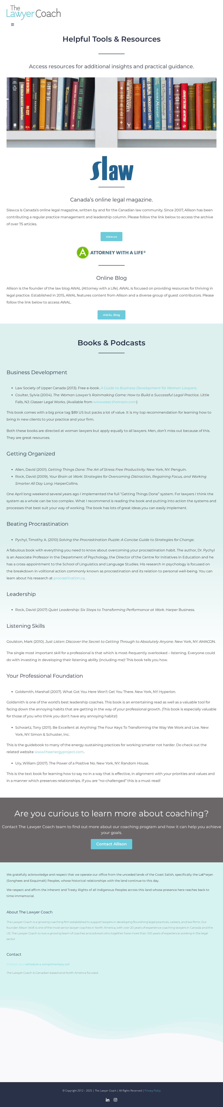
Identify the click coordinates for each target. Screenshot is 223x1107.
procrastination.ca (69, 578)
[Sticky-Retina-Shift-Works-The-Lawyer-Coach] (34, 6)
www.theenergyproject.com (59, 752)
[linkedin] (107, 1100)
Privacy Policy (153, 1090)
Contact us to (38, 964)
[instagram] (115, 1100)
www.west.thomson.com (114, 402)
